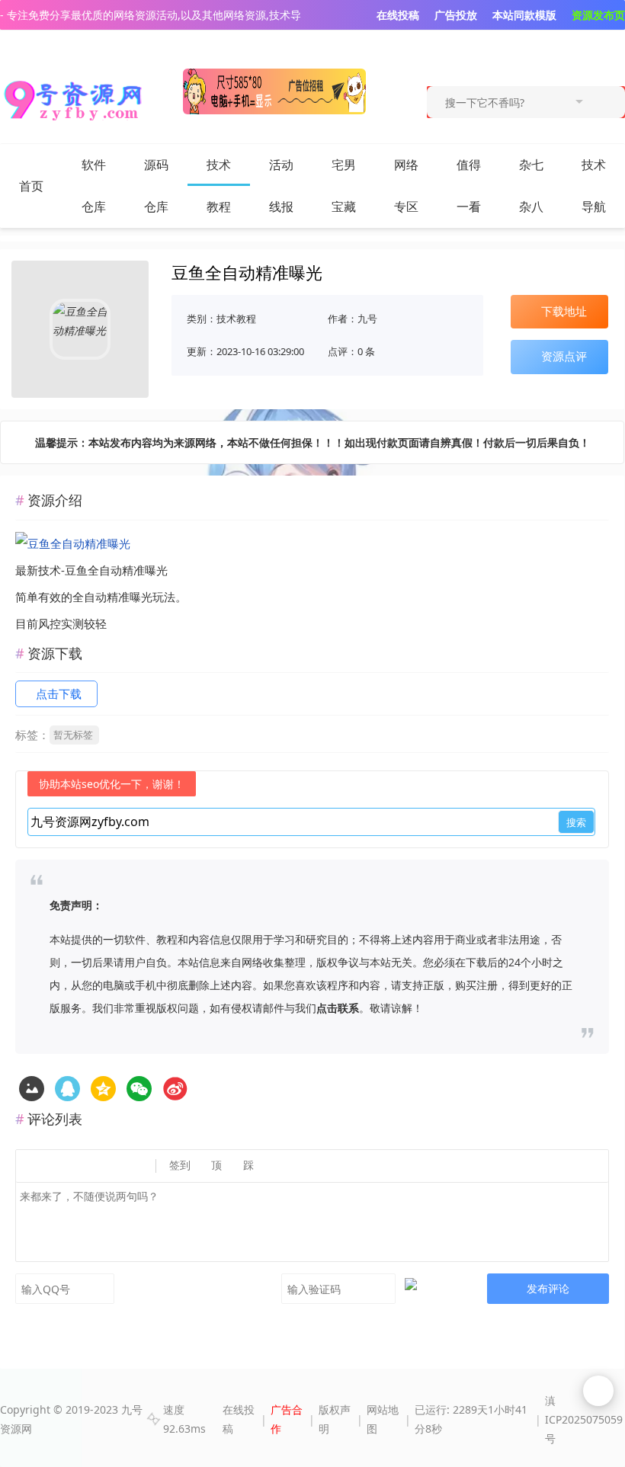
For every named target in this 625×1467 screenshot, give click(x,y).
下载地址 (564, 311)
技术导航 (594, 185)
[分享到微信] (139, 1088)
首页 (31, 186)
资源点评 (564, 356)
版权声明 (335, 1419)
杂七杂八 (531, 185)
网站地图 (383, 1419)
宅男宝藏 (344, 185)
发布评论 (548, 1288)
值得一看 (469, 185)
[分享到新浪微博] (175, 1088)
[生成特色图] (31, 1088)
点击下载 (59, 693)
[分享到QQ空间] (67, 1088)
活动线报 (281, 185)
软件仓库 (94, 185)
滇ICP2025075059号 (584, 1419)
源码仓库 (156, 185)
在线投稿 (239, 1419)
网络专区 (406, 185)
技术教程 (219, 185)
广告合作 (287, 1419)
